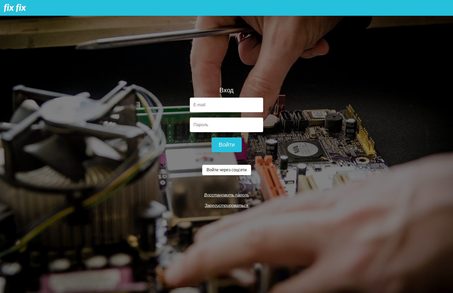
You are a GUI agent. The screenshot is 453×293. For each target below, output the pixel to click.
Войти (227, 144)
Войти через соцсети (227, 170)
